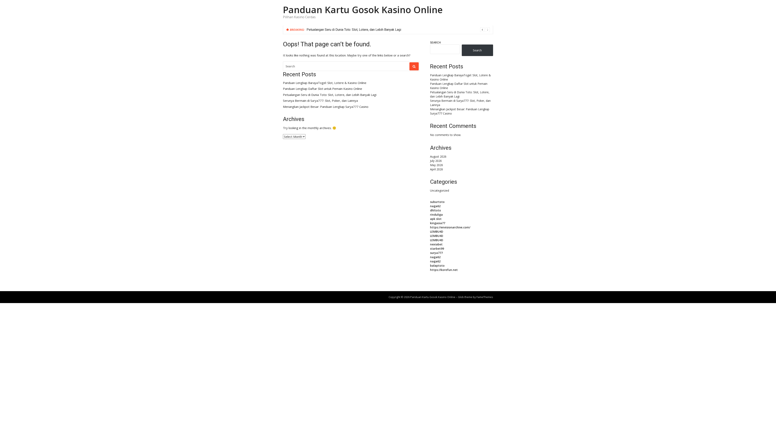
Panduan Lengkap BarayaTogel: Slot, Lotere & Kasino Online (324, 83)
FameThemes (485, 297)
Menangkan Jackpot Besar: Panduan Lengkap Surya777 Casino (325, 107)
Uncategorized (439, 190)
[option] (398, 30)
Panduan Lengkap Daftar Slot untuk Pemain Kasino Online (322, 89)
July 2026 (436, 161)
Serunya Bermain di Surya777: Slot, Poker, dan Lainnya (320, 101)
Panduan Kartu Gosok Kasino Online (363, 9)
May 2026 (436, 165)
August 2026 (438, 156)
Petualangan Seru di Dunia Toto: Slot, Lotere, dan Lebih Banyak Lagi (354, 30)
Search (435, 42)
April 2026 (436, 169)
